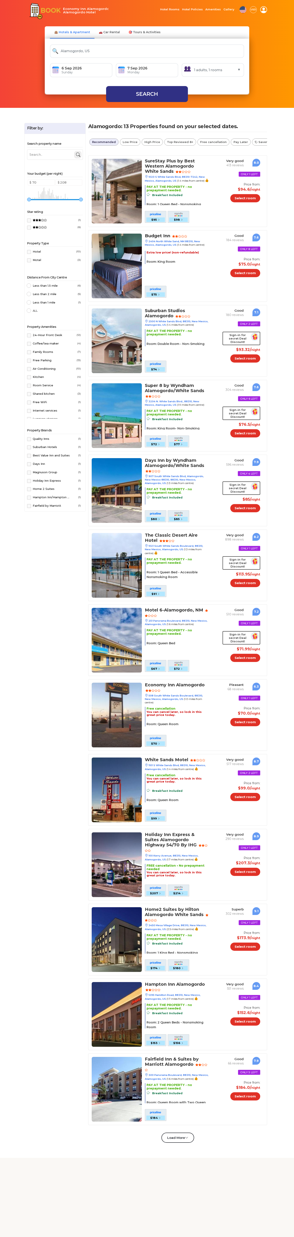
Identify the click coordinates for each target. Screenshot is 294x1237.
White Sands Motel (163, 760)
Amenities (213, 9)
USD (253, 9)
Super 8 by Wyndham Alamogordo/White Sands (169, 388)
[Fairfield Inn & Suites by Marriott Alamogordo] (117, 1089)
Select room (248, 198)
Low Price (130, 142)
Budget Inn (156, 236)
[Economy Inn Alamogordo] (117, 715)
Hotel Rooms (169, 9)
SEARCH (147, 94)
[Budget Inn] (117, 266)
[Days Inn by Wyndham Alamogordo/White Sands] (117, 490)
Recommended (104, 142)
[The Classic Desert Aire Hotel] (117, 565)
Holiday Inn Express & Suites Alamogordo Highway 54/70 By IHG (174, 840)
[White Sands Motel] (117, 789)
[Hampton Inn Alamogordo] (117, 1014)
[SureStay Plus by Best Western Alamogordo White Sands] (117, 191)
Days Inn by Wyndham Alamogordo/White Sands (169, 463)
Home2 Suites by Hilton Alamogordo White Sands (169, 912)
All (35, 310)
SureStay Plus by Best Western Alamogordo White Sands (174, 163)
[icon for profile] (263, 9)
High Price (152, 142)
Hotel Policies (192, 9)
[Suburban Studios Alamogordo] (117, 340)
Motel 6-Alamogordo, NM (168, 610)
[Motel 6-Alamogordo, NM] (117, 640)
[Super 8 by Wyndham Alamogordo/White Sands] (117, 415)
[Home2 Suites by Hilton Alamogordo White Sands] (117, 939)
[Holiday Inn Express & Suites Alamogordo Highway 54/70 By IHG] (117, 864)
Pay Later (241, 142)
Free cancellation (213, 142)
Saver (267, 142)
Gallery (228, 9)
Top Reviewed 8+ (180, 142)
